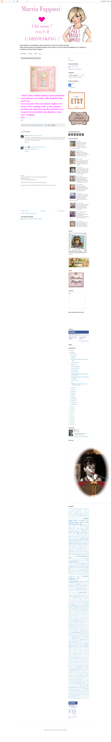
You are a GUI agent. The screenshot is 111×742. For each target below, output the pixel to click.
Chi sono (30, 53)
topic (84, 687)
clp (74, 586)
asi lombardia (80, 514)
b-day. (78, 515)
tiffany (75, 679)
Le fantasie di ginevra (75, 711)
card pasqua (86, 569)
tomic (80, 687)
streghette (81, 673)
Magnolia (74, 638)
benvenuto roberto (77, 518)
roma (73, 666)
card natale (86, 567)
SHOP (35, 53)
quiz (77, 664)
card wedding (84, 578)
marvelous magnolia (78, 643)
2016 (71, 416)
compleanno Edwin (78, 589)
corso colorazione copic (74, 598)
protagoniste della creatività (79, 662)
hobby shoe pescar (85, 624)
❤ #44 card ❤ (79, 167)
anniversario (71, 511)
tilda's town (82, 686)
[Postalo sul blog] (50, 125)
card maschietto (82, 563)
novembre (73, 402)
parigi (79, 655)
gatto (81, 618)
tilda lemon (85, 681)
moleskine (85, 650)
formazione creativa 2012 (82, 617)
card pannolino (79, 569)
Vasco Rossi (71, 694)
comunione (72, 590)
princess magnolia (72, 661)
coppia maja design (85, 595)
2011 (71, 407)
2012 (71, 408)
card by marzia (84, 554)
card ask (84, 553)
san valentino (79, 666)
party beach (84, 655)
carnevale (87, 582)
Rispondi (27, 142)
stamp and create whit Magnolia (82, 672)
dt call (81, 604)
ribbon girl (86, 664)
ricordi (74, 665)
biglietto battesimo (83, 525)
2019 (71, 422)
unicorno (87, 690)
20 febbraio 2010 (74, 372)
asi (74, 514)
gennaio (73, 354)
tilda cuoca (71, 680)
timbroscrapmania (72, 687)
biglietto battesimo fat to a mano (76, 527)
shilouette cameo (75, 669)
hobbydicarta (71, 628)
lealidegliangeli (83, 635)
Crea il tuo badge (72, 87)
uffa (72, 382)
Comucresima (86, 589)
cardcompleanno (85, 581)
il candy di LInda (74, 380)
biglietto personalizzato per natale (75, 546)
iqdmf (75, 630)
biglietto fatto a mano (82, 533)
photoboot (70, 658)
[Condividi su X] (51, 125)
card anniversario (73, 553)
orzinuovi (85, 654)
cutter (79, 603)
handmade (82, 622)
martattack (85, 642)
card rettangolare (84, 573)
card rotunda (85, 574)
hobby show (72, 625)
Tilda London (71, 683)
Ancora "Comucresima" (81, 211)
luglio (72, 395)
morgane (80, 651)
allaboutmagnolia (79, 509)
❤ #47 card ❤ (79, 158)
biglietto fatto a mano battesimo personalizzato (78, 535)
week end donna (83, 695)
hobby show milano (75, 626)
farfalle (83, 611)
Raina (81, 664)
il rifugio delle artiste (83, 629)
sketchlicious (73, 670)
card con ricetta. (75, 558)
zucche (86, 698)
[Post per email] (46, 125)
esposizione (82, 610)
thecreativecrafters (75, 677)
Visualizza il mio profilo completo (81, 436)
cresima (71, 602)
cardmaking (72, 582)
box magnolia (84, 547)
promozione (71, 662)
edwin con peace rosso (74, 610)
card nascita (79, 566)
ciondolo (70, 586)
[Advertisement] (43, 198)
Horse (76, 628)
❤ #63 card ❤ (79, 176)
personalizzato (81, 657)
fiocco (74, 615)
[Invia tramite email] (48, 125)
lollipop (86, 636)
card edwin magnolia (73, 560)
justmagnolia (75, 632)
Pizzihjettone (86, 658)
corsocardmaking (72, 600)
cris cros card (77, 602)
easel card (82, 609)
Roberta (82, 665)
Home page (23, 53)
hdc (79, 624)
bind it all (85, 546)
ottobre (72, 400)
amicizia (85, 509)
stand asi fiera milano (73, 673)
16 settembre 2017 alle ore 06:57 (37, 147)
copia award (74, 592)
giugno (72, 393)
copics (78, 595)
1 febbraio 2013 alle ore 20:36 (35, 135)
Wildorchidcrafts (72, 696)
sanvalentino (86, 666)
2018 (71, 420)
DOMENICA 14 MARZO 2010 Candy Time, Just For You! (79, 384)
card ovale (73, 569)
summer (86, 673)
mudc (86, 651)
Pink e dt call (79, 193)
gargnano (76, 618)
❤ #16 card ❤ (79, 151)
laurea (87, 633)
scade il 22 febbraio (75, 366)
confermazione (84, 590)
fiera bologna (81, 614)
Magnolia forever (83, 639)
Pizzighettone (79, 658)
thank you (72, 676)
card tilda (70, 576)
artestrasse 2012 (78, 512)
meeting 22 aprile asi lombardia (81, 647)
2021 (71, 424)
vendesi (76, 694)
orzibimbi (80, 654)
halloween (70, 622)
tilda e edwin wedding (85, 680)
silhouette (87, 669)
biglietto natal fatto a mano (83, 542)
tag (78, 674)
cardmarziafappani (80, 582)
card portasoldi (86, 571)
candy (75, 550)
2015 (71, 414)
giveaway (81, 619)
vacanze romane (73, 691)
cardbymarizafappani (73, 579)
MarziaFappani (74, 646)
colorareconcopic (72, 588)
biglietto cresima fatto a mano (76, 532)
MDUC (71, 647)
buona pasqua (79, 548)
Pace (75, 655)
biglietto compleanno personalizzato (79, 531)
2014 (71, 412)
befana (70, 518)
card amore (86, 551)
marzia (26, 147)
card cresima (83, 558)
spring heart (72, 672)
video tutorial (82, 694)
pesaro (86, 657)
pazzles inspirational (72, 657)
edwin (88, 609)
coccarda (78, 586)
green (82, 621)
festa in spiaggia (73, 614)
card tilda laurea (77, 576)
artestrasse (71, 512)
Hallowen (76, 622)
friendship (70, 618)
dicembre (73, 404)
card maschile (81, 564)
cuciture (83, 602)
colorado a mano (84, 586)
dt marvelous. (77, 607)
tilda (79, 679)
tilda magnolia (78, 683)
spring (88, 670)
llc (79, 636)
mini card (74, 650)
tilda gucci (80, 681)
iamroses (76, 629)
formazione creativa (72, 617)
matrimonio (86, 646)
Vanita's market (81, 691)
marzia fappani (85, 644)
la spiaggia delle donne (73, 633)
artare (86, 511)
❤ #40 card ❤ (79, 184)
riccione (70, 665)
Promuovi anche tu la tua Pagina (75, 69)
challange (78, 583)
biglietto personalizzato (82, 544)
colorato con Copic (80, 588)
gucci (86, 621)
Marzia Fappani (72, 83)
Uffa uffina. (78, 141)
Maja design (72, 642)
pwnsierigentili (72, 664)
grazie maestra (76, 621)
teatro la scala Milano (84, 674)
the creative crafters (79, 676)
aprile (72, 389)
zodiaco (81, 698)
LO (82, 636)
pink (74, 658)
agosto (72, 397)
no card (85, 653)
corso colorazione (83, 596)
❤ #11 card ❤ (79, 221)
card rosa (79, 574)
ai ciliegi (71, 509)
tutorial (78, 690)
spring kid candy (74, 370)
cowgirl (77, 600)
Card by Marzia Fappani (73, 66)
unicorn (82, 690)
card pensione (73, 570)
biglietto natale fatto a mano (75, 543)
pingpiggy (73, 357)
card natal (78, 567)
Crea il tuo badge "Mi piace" (83, 341)
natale (74, 653)
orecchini (75, 654)
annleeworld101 (79, 511)
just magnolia (83, 630)
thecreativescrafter (83, 677)
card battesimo (75, 554)
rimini (78, 665)
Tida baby (70, 679)
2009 (71, 350)
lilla (77, 636)
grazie (70, 621)
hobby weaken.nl (84, 626)
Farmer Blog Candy (75, 368)
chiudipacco (71, 585)
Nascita (70, 653)
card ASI (79, 553)
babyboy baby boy (76, 516)
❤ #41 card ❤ (79, 203)
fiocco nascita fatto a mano (82, 615)
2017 (71, 418)
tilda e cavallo (76, 680)
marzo (72, 387)
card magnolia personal (73, 563)
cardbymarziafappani (74, 581)
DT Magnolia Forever (77, 606)
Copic (81, 592)
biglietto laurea (84, 536)
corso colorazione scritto (80, 599)
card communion (72, 556)
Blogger (65, 730)
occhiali (70, 654)
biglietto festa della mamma (74, 536)
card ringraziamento (72, 574)
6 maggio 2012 (81, 508)
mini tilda (80, 650)
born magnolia (77, 547)
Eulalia (26, 135)
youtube (77, 698)
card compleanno (83, 556)
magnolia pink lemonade (82, 640)
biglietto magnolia (85, 537)
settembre (73, 398)
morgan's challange (72, 651)
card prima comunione (74, 573)
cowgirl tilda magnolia (85, 600)
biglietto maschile (73, 539)
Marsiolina (80, 642)
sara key (71, 668)
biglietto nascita (73, 542)
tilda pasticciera (75, 684)
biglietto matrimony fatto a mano (82, 540)
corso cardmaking (74, 596)
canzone (79, 550)
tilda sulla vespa (82, 684)
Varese (86, 692)
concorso (78, 590)
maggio (73, 391)
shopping (82, 669)
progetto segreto (84, 661)
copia (70, 592)
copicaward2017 (72, 595)
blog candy (73, 364)
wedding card (75, 695)
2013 (71, 410)
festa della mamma (85, 613)
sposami (79, 670)
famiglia (78, 611)
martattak (70, 643)
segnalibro (77, 668)
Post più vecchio (61, 210)
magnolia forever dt (72, 640)
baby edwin (83, 515)
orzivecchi (70, 655)
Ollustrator (55, 730)
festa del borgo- (77, 613)
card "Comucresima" (78, 551)
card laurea (81, 560)
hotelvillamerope (82, 628)
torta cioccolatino (78, 688)
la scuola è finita (85, 632)
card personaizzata (81, 570)
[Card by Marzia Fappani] (69, 67)
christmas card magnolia (81, 585)
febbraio (73, 355)
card (70, 551)
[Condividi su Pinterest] (54, 125)
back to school (84, 516)
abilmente (87, 508)
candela (70, 550)
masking (80, 646)
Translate (79, 77)
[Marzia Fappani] (70, 86)
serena (83, 668)
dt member (84, 607)
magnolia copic (75, 639)
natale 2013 (80, 653)
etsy (40, 53)
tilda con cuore (85, 679)
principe (78, 661)
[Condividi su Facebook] (53, 125)
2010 (71, 352)
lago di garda (82, 633)
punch (87, 662)
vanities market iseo (79, 692)
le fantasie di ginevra (74, 635)
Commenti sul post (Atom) (30, 213)
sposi (83, 670)
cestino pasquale (74, 362)
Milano (70, 650)
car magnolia (85, 550)
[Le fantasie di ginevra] (71, 713)
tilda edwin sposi (73, 681)
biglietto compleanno (85, 529)
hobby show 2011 (79, 625)
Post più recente (24, 210)
